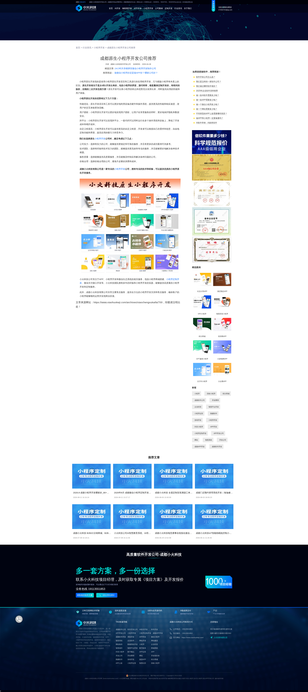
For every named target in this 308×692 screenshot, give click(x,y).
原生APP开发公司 (208, 678)
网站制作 (119, 644)
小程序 (197, 394)
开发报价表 (155, 656)
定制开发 (168, 8)
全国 (81, 2)
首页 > (79, 47)
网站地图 (133, 678)
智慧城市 (119, 648)
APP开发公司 (219, 433)
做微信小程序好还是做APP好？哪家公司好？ (136, 73)
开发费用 (215, 400)
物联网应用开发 (173, 678)
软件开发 (154, 629)
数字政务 (142, 648)
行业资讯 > (88, 47)
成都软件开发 (217, 447)
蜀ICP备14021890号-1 (158, 675)
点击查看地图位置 (220, 637)
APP (152, 652)
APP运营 (142, 652)
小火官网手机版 (124, 678)
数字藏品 (131, 652)
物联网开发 (127, 8)
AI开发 (117, 8)
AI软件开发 (143, 629)
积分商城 (226, 394)
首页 (111, 8)
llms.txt (138, 678)
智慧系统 (208, 440)
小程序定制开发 (200, 433)
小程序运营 (199, 413)
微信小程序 (155, 637)
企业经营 (198, 407)
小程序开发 (148, 8)
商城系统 (154, 648)
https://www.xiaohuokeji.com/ (193, 637)
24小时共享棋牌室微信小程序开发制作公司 (135, 68)
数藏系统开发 (133, 644)
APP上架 (119, 663)
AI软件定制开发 (153, 678)
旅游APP (142, 659)
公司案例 (159, 8)
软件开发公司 (133, 629)
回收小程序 (211, 394)
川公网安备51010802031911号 (139, 675)
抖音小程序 (199, 427)
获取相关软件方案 (85, 595)
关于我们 (188, 8)
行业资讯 (178, 8)
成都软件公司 (200, 400)
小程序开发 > (100, 47)
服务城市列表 (219, 678)
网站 (196, 440)
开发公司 (222, 440)
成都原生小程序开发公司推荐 (121, 47)
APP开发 (138, 8)
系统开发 (131, 637)
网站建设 (154, 641)
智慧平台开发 (214, 407)
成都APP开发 (200, 447)
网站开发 (142, 641)
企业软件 (131, 641)
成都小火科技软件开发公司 (121, 64)
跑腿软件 (213, 413)
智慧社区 (142, 663)
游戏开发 (198, 420)
